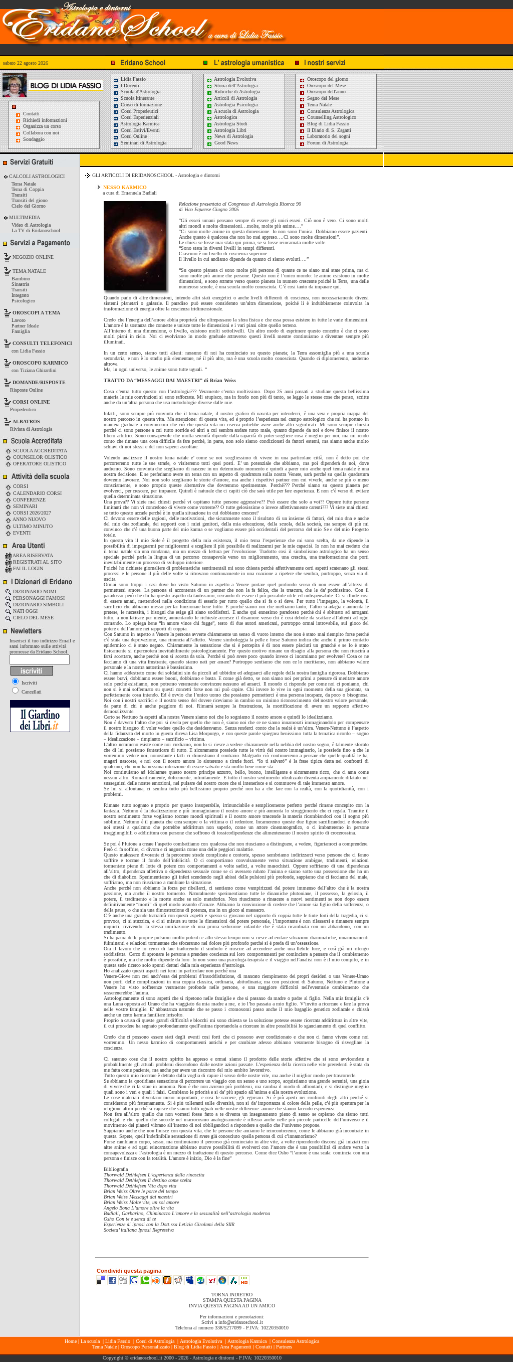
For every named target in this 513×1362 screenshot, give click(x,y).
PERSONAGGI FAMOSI (38, 598)
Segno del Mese (322, 98)
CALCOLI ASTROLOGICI (36, 176)
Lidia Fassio (132, 79)
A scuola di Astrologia (236, 111)
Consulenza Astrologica (330, 111)
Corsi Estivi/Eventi (139, 130)
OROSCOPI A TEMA (36, 312)
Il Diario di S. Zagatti (328, 130)
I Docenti (129, 85)
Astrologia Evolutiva (234, 79)
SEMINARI (24, 506)
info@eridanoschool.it (240, 1322)
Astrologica (225, 117)
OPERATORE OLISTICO (39, 463)
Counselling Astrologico (331, 117)
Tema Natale (319, 104)
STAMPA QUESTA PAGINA (232, 1300)
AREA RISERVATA (32, 555)
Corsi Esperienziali (139, 117)
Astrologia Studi (230, 123)
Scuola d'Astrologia (139, 91)
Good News (225, 142)
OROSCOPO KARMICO (40, 363)
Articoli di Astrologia (235, 98)
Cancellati (31, 692)
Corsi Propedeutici (138, 111)
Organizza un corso (42, 126)
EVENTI (21, 533)
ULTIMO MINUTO (32, 526)
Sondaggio (34, 139)
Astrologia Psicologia (235, 104)
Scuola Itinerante (136, 98)
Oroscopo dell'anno (326, 91)
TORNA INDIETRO (231, 1294)
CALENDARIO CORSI (37, 493)
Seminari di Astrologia (142, 142)
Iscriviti (28, 683)
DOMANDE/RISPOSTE (39, 382)
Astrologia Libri (229, 130)
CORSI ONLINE (31, 402)
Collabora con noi (41, 132)
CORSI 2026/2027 (31, 513)
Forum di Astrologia (327, 142)
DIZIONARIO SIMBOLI (38, 604)
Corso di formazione (140, 104)
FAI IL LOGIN (27, 568)
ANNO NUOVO (29, 519)
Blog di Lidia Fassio (327, 123)
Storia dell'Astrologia (235, 85)
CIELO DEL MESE (33, 617)
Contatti (31, 113)
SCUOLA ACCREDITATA (39, 450)
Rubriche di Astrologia (236, 91)
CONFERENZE (29, 499)
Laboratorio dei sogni (328, 136)
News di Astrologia (233, 136)
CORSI (20, 486)
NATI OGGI (25, 611)
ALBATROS (26, 421)
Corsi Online (133, 136)
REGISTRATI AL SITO (37, 562)
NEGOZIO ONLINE (32, 257)
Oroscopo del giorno (327, 79)
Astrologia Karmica (139, 123)
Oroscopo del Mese (326, 85)
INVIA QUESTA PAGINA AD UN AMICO (232, 1305)
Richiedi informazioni (45, 120)
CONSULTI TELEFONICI (42, 343)
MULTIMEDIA (24, 217)
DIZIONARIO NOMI (34, 591)
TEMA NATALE (28, 271)
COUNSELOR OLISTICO (39, 457)
